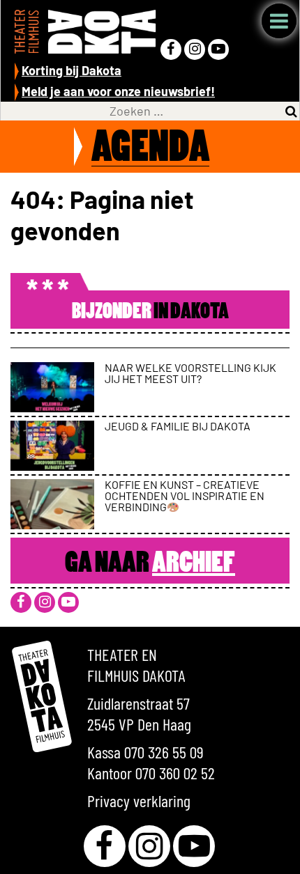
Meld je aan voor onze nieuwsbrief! (118, 91)
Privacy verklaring (138, 800)
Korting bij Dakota (71, 70)
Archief (193, 564)
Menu (279, 20)
